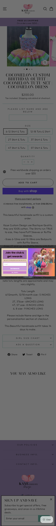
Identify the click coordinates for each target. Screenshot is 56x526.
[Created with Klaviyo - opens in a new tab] (28, 277)
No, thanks (14, 272)
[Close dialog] (53, 250)
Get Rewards (14, 269)
